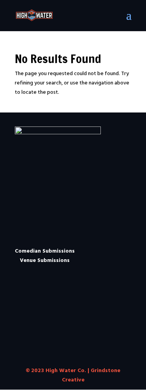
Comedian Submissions (45, 250)
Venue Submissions (45, 260)
